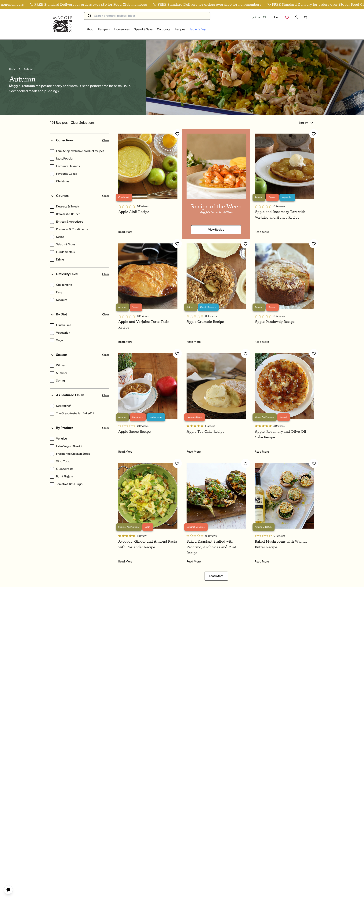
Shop (89, 29)
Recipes (180, 29)
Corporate (163, 29)
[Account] (296, 17)
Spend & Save (143, 29)
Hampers (104, 29)
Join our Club (261, 17)
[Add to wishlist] (177, 133)
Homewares (122, 29)
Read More (125, 232)
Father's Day (198, 29)
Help (277, 17)
